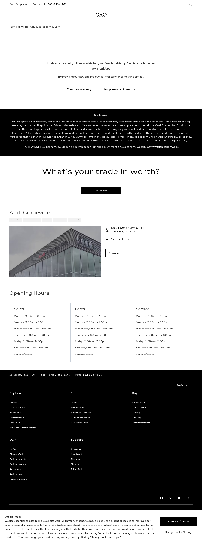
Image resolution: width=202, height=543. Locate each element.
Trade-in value (139, 407)
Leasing (136, 412)
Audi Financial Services (20, 459)
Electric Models (17, 417)
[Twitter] (170, 498)
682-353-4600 (92, 374)
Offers (74, 402)
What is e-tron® (17, 407)
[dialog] (101, 527)
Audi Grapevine (18, 4)
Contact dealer (139, 402)
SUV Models (15, 412)
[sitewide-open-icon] (191, 5)
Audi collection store (19, 464)
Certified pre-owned (80, 417)
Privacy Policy (77, 469)
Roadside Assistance (19, 479)
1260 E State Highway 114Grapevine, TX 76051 (127, 229)
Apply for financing (141, 422)
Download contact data (124, 239)
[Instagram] (188, 498)
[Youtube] (179, 498)
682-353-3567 (61, 374)
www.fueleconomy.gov (164, 146)
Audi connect (16, 474)
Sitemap (75, 464)
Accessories (15, 469)
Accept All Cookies (178, 521)
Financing (137, 417)
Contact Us (76, 449)
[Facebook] (161, 498)
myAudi (13, 449)
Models (13, 402)
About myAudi (16, 454)
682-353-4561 (57, 4)
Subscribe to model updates (23, 428)
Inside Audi (15, 422)
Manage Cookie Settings (178, 532)
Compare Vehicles (79, 422)
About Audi (76, 454)
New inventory (77, 407)
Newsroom (76, 459)
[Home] (101, 15)
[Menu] (12, 14)
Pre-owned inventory (81, 412)
